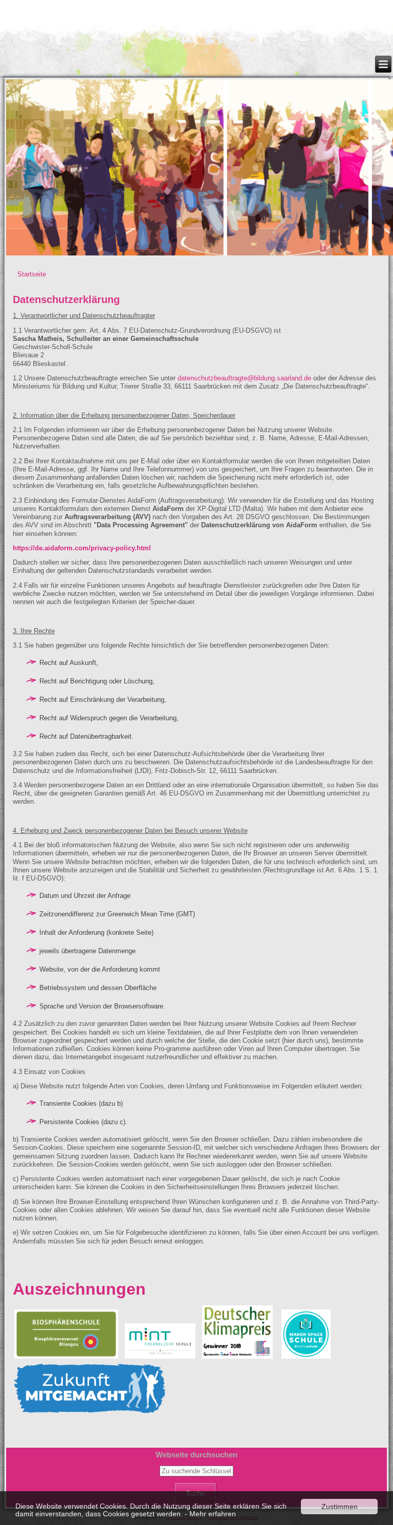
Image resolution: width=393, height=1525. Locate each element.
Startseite (31, 274)
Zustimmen (339, 1506)
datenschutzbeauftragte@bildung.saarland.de (244, 378)
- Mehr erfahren (210, 1514)
